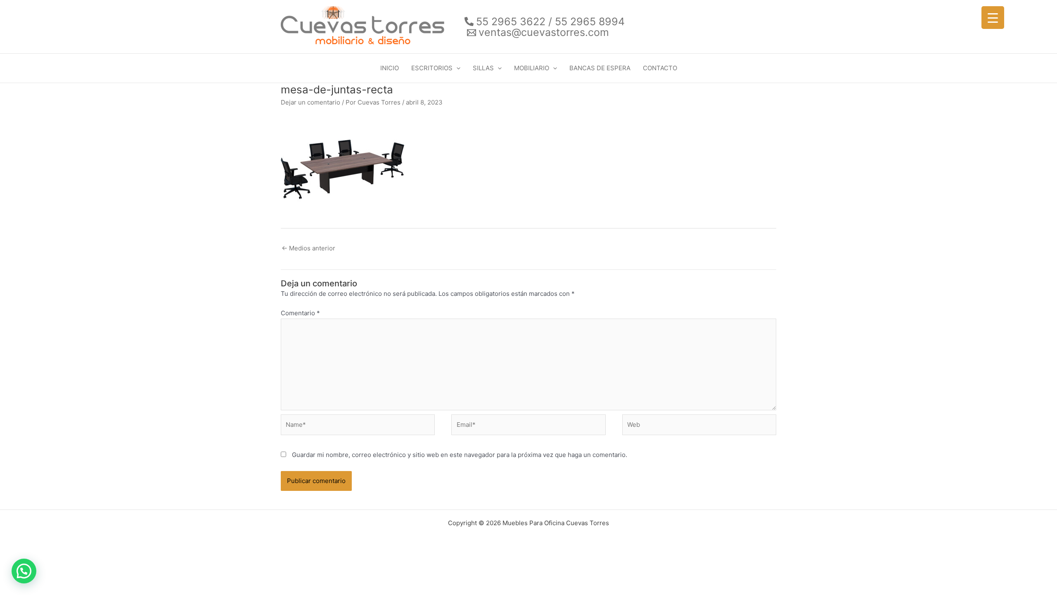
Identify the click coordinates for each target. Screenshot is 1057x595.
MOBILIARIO (531, 68)
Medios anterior (308, 248)
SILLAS (483, 68)
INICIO (389, 68)
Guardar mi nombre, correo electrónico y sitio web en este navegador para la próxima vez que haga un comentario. (459, 455)
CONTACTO (660, 68)
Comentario (300, 313)
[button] (456, 68)
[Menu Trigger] (992, 17)
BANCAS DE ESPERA (599, 68)
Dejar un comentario (310, 102)
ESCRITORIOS (432, 68)
